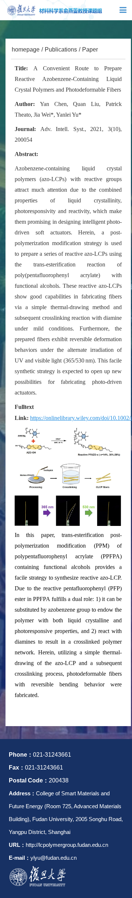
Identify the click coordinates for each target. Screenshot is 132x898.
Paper (90, 49)
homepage (26, 49)
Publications (61, 49)
